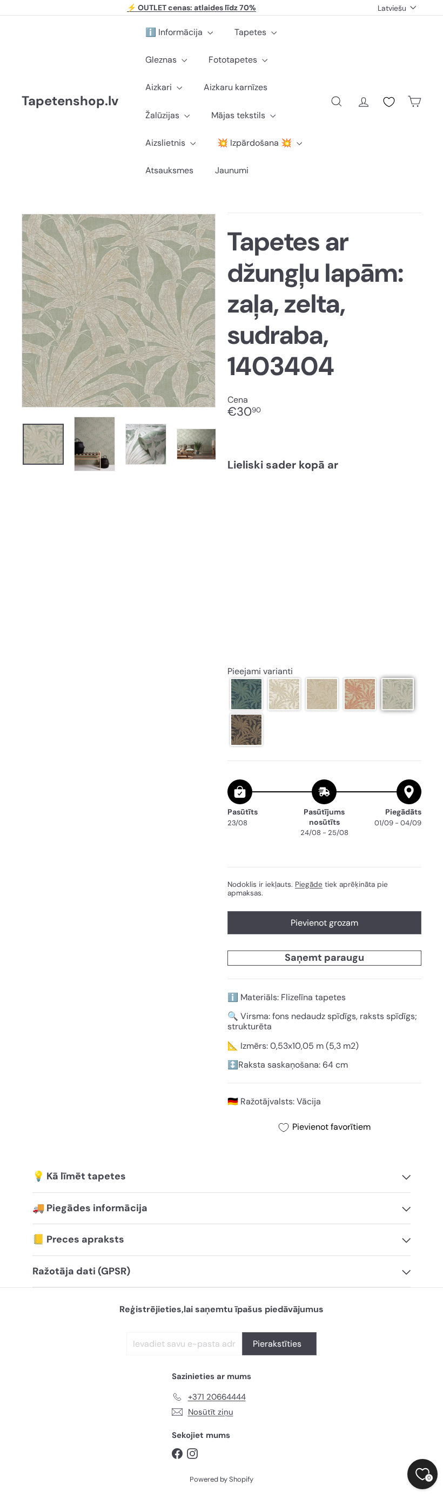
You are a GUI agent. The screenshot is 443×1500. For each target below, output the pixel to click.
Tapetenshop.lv (70, 101)
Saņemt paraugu (324, 957)
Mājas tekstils (239, 115)
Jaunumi (232, 170)
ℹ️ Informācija (175, 32)
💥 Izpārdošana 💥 (255, 142)
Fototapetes (234, 59)
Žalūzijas (163, 115)
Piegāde (309, 884)
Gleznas (162, 59)
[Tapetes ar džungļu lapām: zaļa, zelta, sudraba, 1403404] (324, 517)
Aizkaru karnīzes (235, 87)
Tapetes (251, 32)
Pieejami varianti (260, 671)
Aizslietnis (166, 142)
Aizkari (159, 87)
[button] (246, 694)
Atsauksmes (169, 170)
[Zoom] (118, 310)
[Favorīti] (389, 102)
